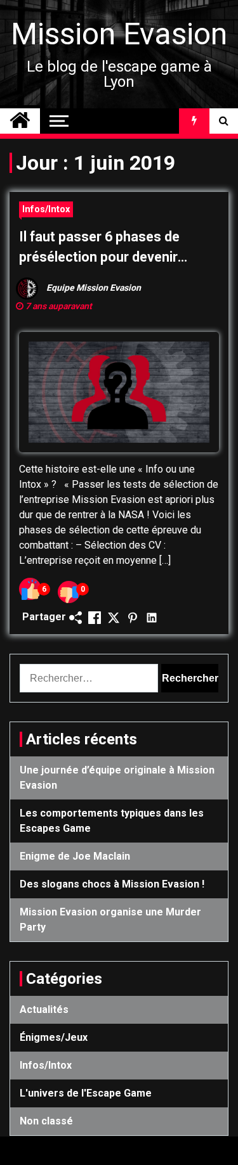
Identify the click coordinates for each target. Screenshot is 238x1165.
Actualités (44, 1009)
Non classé (46, 1121)
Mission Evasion (119, 34)
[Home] (20, 121)
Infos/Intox (46, 209)
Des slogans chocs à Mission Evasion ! (112, 884)
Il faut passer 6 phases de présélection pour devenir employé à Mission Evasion (103, 248)
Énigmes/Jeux (54, 1037)
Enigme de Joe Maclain (75, 856)
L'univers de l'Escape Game (86, 1093)
